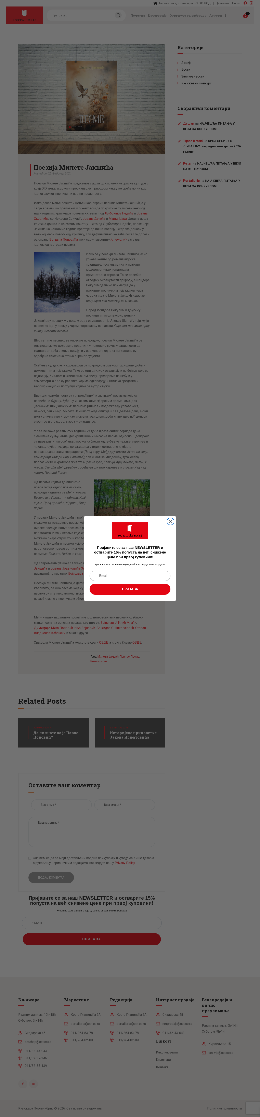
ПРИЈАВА (130, 589)
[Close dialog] (170, 521)
